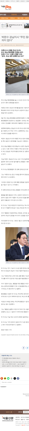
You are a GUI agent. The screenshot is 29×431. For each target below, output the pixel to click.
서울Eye (7, 1)
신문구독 (17, 417)
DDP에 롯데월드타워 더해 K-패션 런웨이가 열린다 (14, 362)
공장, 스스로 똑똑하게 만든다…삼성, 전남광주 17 (14, 364)
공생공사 (22, 1)
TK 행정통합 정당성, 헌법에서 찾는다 (11, 358)
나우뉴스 (13, 1)
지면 (26, 417)
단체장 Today (4, 18)
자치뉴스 (12, 18)
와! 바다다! (4, 360)
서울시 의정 (20, 18)
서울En (17, 1)
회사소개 (17, 419)
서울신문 (2, 1)
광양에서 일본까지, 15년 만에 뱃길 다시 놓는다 (13, 366)
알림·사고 (23, 419)
